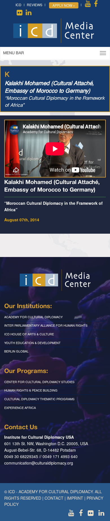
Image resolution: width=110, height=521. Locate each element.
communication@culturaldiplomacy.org (38, 463)
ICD (18, 4)
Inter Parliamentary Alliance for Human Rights (45, 325)
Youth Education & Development (32, 342)
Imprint (75, 498)
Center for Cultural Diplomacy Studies (39, 381)
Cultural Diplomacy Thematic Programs (39, 399)
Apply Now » (63, 5)
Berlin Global (16, 351)
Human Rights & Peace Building (31, 390)
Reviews (34, 4)
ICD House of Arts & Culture (29, 334)
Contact (54, 498)
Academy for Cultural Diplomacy (33, 317)
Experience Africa (20, 407)
